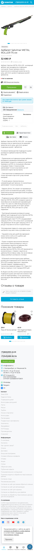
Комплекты (4, 423)
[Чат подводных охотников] (23, 522)
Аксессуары (5, 415)
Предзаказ (11, 87)
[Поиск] (31, 2)
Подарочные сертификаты (10, 421)
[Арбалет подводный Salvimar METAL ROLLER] (17, 25)
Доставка (13, 137)
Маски (3, 407)
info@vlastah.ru (8, 365)
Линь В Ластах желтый (8, 330)
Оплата (25, 137)
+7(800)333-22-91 (22, 2)
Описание (9, 133)
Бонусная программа (8, 453)
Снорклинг (4, 434)
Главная (3, 6)
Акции (3, 461)
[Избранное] (25, 87)
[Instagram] (8, 522)
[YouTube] (13, 522)
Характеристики (24, 133)
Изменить (20, 110)
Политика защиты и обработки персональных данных (16, 475)
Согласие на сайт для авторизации (13, 487)
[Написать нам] (29, 546)
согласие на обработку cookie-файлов (17, 531)
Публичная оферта (7, 469)
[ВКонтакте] (3, 522)
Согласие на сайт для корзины (11, 489)
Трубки (3, 410)
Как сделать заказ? (7, 445)
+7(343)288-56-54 (9, 356)
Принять (8, 539)
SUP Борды (5, 429)
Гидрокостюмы (6, 397)
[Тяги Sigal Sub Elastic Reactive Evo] (25, 318)
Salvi (16, 126)
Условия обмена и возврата (10, 456)
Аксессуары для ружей (9, 402)
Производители (6, 431)
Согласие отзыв (6, 479)
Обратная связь (6, 467)
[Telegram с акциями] (18, 522)
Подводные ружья (7, 126)
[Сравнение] (31, 87)
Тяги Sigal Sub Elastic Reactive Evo (24, 330)
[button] (9, 43)
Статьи (3, 464)
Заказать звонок (7, 361)
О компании (5, 440)
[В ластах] (7, 2)
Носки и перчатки (7, 413)
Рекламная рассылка (8, 482)
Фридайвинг (5, 426)
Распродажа (5, 418)
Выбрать (9, 337)
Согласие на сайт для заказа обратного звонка (17, 484)
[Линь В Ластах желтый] (9, 318)
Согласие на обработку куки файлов (13, 492)
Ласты (3, 405)
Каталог (10, 6)
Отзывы (3, 459)
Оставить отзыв (17, 299)
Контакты (4, 443)
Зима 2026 (4, 394)
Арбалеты (23, 126)
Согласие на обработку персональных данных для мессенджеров (16, 495)
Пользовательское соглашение (11, 472)
